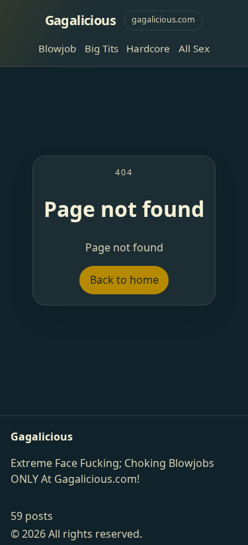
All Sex (194, 48)
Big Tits (101, 48)
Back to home (124, 279)
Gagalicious (80, 20)
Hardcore (148, 48)
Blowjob (57, 48)
